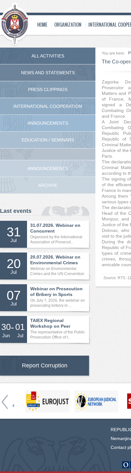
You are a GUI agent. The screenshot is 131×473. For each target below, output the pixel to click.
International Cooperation (47, 106)
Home (42, 24)
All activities (47, 55)
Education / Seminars (48, 139)
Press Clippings (47, 89)
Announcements (47, 123)
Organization (67, 24)
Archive (48, 185)
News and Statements (48, 72)
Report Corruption (44, 365)
